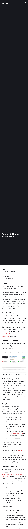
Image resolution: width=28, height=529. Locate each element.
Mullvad (11, 334)
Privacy (5, 269)
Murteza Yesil (7, 3)
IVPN (16, 334)
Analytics (8, 276)
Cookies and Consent (12, 274)
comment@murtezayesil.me (14, 433)
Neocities (20, 450)
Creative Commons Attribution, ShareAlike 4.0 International (13, 474)
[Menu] (25, 3)
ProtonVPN (5, 334)
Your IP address (10, 271)
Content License (8, 278)
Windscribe (5, 336)
